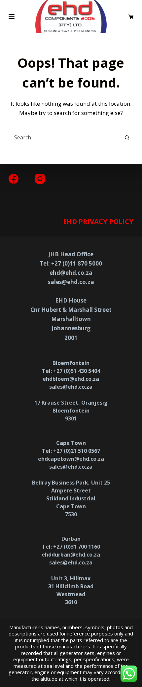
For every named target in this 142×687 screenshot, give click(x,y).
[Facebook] (13, 179)
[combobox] (65, 137)
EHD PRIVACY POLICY (98, 221)
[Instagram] (40, 179)
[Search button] (127, 137)
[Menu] (12, 16)
